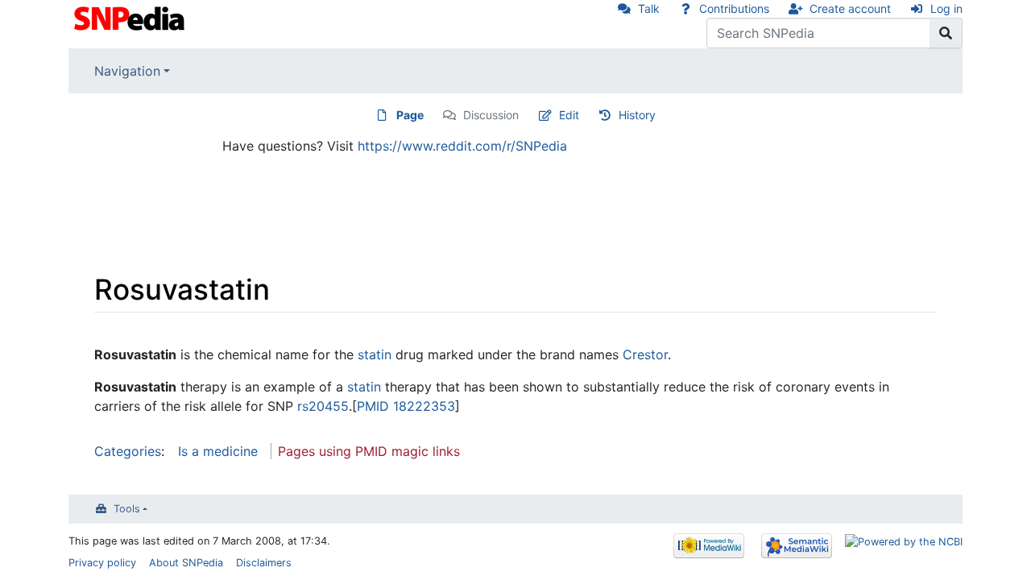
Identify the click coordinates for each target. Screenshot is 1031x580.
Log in (946, 8)
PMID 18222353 (406, 406)
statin (374, 354)
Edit (569, 115)
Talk (649, 8)
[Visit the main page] (130, 17)
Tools (127, 509)
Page (410, 115)
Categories (127, 451)
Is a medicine (218, 451)
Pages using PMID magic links (369, 451)
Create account (850, 8)
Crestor (645, 354)
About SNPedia (186, 563)
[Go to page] (946, 33)
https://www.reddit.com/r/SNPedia (462, 146)
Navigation (127, 71)
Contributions (734, 8)
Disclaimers (264, 563)
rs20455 (323, 406)
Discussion (491, 115)
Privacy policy (102, 563)
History (637, 115)
